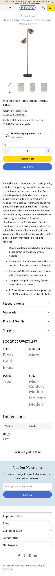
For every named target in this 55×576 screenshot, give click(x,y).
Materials (9, 312)
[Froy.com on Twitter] (35, 556)
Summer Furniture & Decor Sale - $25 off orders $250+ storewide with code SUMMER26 (27, 2)
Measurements (13, 304)
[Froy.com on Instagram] (24, 556)
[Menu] (1, 8)
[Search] (44, 8)
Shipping (9, 330)
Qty (4, 144)
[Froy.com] (27, 8)
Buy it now (27, 166)
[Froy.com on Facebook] (19, 556)
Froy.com (15, 565)
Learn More (16, 137)
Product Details (13, 321)
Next (33, 16)
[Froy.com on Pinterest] (30, 556)
